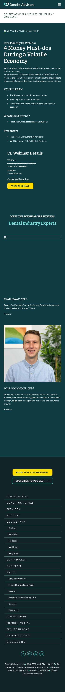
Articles (12, 528)
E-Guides (13, 534)
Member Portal (18, 623)
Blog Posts (14, 553)
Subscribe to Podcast (30, 481)
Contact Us (14, 610)
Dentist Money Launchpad (21, 585)
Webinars (10, 17)
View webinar (20, 186)
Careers (12, 604)
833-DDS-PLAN (20, 670)
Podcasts (13, 540)
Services (13, 509)
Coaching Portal (20, 503)
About (11, 572)
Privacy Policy (18, 635)
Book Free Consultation (32, 472)
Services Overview (17, 578)
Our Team (14, 566)
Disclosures (16, 642)
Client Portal (17, 496)
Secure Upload (18, 629)
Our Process (16, 559)
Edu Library (16, 521)
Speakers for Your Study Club (22, 597)
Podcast (13, 515)
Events (12, 591)
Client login (16, 616)
